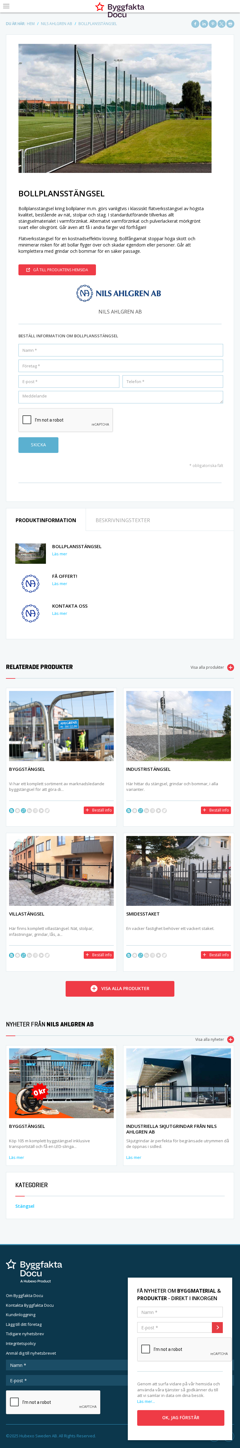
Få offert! (64, 576)
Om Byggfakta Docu (24, 1295)
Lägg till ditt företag (24, 1324)
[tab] (46, 520)
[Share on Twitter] (222, 24)
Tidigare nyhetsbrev (25, 1333)
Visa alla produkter (207, 667)
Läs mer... (146, 1401)
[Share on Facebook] (195, 24)
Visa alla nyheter (209, 1039)
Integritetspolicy (21, 1343)
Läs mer (59, 554)
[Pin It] (213, 24)
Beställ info (102, 810)
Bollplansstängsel (77, 546)
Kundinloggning (20, 1314)
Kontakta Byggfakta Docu (30, 1305)
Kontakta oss (70, 606)
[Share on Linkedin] (204, 24)
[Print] (230, 24)
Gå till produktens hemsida (60, 269)
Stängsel (24, 1206)
